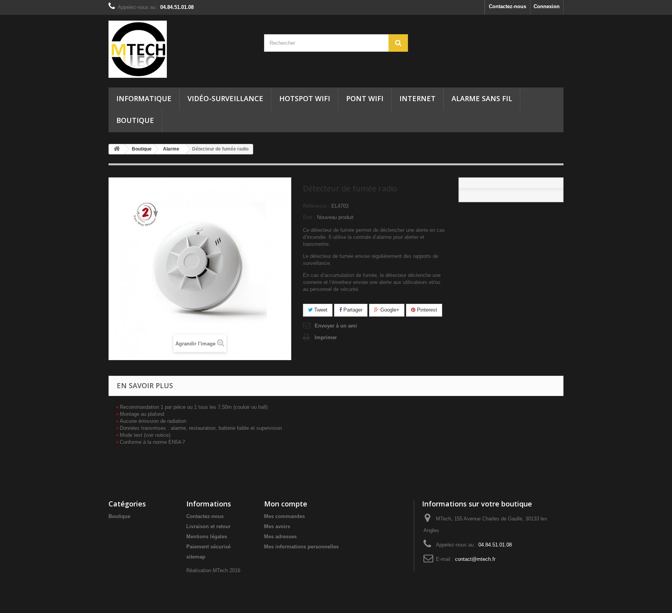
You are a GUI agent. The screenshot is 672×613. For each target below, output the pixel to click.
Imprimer (326, 337)
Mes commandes (284, 516)
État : (309, 217)
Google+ (389, 310)
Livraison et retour (208, 526)
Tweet (320, 310)
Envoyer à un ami (336, 326)
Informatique (144, 98)
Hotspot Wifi (304, 98)
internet (417, 98)
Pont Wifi (364, 98)
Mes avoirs (277, 526)
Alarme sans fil (482, 98)
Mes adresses (280, 536)
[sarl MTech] (180, 49)
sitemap (195, 557)
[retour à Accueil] (116, 149)
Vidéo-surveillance (225, 98)
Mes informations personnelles (301, 547)
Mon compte (285, 503)
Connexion (547, 6)
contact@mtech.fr (475, 559)
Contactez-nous (507, 6)
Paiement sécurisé (208, 547)
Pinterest (426, 310)
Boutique (135, 120)
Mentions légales (206, 536)
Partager (352, 310)
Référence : (316, 206)
